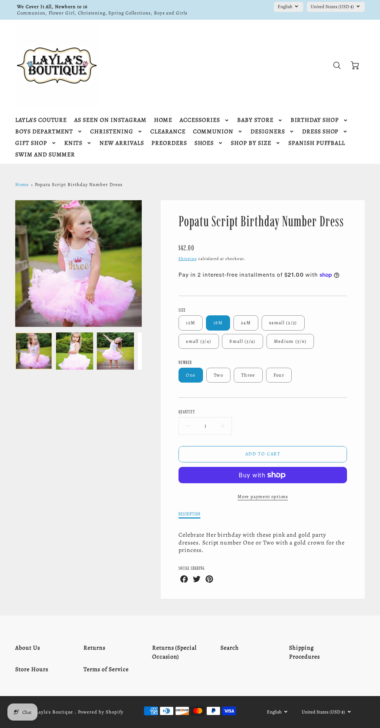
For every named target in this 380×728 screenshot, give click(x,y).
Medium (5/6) (290, 341)
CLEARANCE (168, 132)
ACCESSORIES (200, 120)
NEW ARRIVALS (121, 143)
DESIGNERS (267, 132)
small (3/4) (198, 341)
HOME (163, 120)
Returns (94, 648)
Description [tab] (189, 514)
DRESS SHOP (320, 132)
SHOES (204, 143)
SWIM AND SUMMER (45, 155)
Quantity (186, 412)
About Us (27, 648)
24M (246, 322)
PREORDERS (169, 143)
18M (218, 322)
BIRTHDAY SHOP (315, 120)
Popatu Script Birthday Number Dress (78, 184)
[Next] (147, 263)
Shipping (187, 258)
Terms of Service (105, 669)
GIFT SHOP (31, 143)
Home (22, 184)
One (191, 375)
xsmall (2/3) (283, 322)
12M (190, 322)
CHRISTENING (111, 132)
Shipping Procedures (304, 652)
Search (229, 648)
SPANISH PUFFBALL (316, 143)
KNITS (73, 143)
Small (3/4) (242, 341)
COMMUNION (213, 132)
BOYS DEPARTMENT (44, 132)
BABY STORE (255, 120)
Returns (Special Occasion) (174, 652)
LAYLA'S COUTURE (41, 120)
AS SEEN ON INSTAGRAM (110, 120)
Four (278, 375)
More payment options (263, 496)
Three (248, 375)
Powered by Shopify (100, 712)
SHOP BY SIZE (251, 143)
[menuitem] (41, 120)
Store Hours (31, 669)
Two (218, 375)
